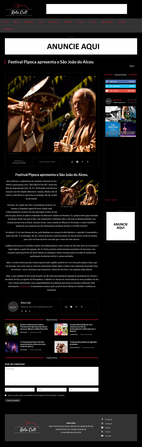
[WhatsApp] (72, 162)
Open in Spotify (111, 200)
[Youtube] (102, 436)
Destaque (23, 332)
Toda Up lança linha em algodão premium (83, 343)
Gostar (131, 81)
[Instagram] (26, 311)
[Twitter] (87, 162)
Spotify (107, 428)
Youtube (108, 436)
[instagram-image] (113, 114)
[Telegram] (77, 162)
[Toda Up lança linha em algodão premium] (61, 347)
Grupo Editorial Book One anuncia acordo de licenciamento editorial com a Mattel (83, 327)
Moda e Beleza (75, 347)
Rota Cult (26, 302)
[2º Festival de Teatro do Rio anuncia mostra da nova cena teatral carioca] (11, 347)
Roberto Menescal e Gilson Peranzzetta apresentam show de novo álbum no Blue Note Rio (34, 326)
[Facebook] (82, 162)
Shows (132, 66)
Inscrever (130, 91)
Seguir (132, 86)
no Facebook (24, 286)
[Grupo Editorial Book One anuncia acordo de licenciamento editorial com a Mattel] (61, 329)
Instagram (108, 423)
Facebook (108, 419)
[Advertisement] (86, 9)
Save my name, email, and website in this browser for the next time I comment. (36, 395)
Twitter (108, 432)
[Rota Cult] (13, 307)
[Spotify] (102, 428)
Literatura (73, 334)
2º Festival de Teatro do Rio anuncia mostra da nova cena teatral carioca (32, 344)
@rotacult (117, 100)
